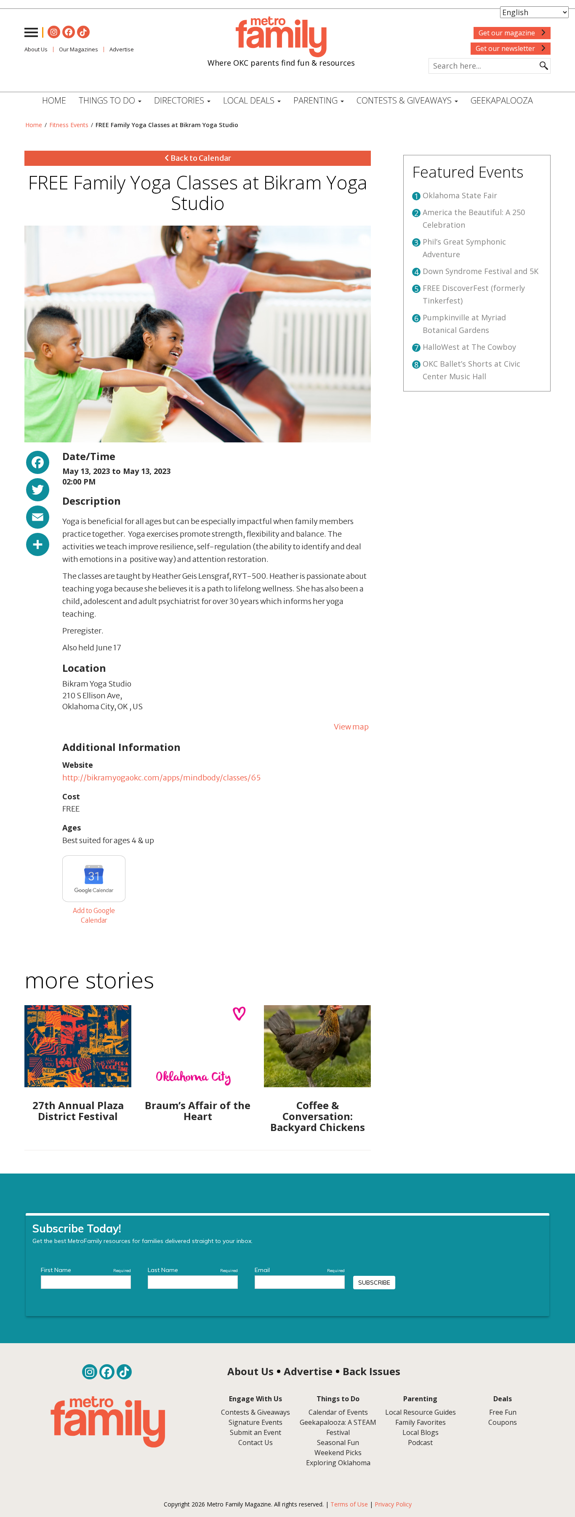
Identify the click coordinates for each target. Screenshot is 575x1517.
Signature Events (255, 1422)
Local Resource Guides (420, 1412)
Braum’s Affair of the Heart (197, 1110)
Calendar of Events (338, 1412)
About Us (36, 49)
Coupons (502, 1422)
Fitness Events (68, 125)
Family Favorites (420, 1422)
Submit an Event (255, 1432)
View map (351, 727)
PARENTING (316, 100)
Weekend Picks (338, 1452)
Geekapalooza (502, 100)
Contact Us (255, 1442)
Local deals (250, 100)
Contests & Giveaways (405, 100)
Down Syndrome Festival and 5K (480, 271)
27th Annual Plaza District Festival (78, 1110)
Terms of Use (349, 1504)
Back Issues (371, 1371)
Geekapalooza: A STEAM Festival (338, 1427)
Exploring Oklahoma (338, 1462)
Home (54, 100)
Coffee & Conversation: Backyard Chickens (317, 1116)
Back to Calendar (200, 158)
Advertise (121, 49)
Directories (180, 100)
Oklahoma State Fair (460, 195)
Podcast (420, 1442)
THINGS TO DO (108, 100)
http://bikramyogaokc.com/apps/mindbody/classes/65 (161, 777)
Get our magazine (508, 32)
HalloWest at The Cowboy (469, 347)
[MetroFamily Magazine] (281, 37)
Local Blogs (420, 1432)
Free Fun (502, 1412)
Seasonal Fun (338, 1442)
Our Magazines (78, 49)
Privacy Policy (393, 1504)
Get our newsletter (506, 48)
